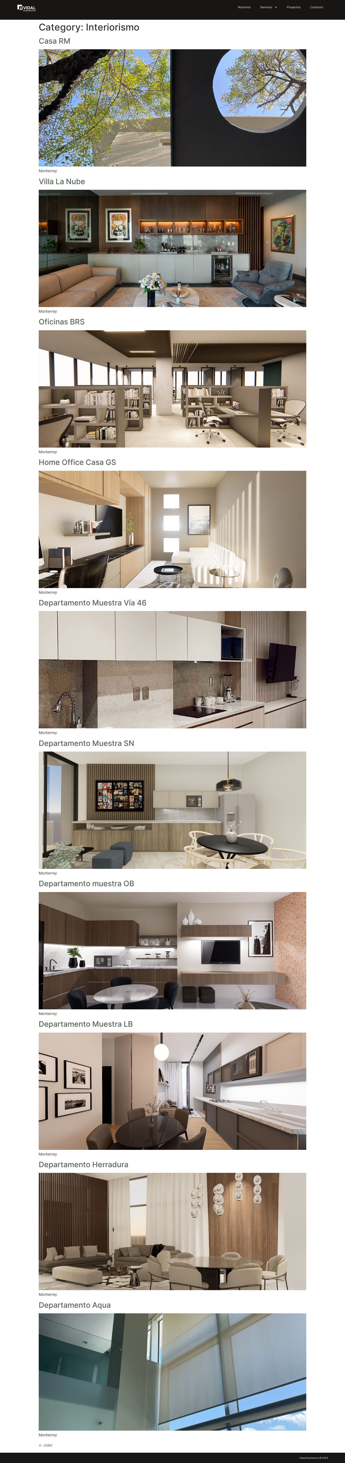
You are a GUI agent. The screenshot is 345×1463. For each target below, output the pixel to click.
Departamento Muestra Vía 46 (92, 602)
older (46, 1445)
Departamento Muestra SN (86, 743)
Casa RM (54, 41)
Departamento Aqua (75, 1305)
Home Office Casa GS (77, 462)
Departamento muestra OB (86, 883)
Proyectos (294, 7)
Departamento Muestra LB (86, 1024)
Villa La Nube (62, 181)
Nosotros (244, 7)
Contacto (316, 7)
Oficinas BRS (62, 321)
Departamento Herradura (83, 1164)
